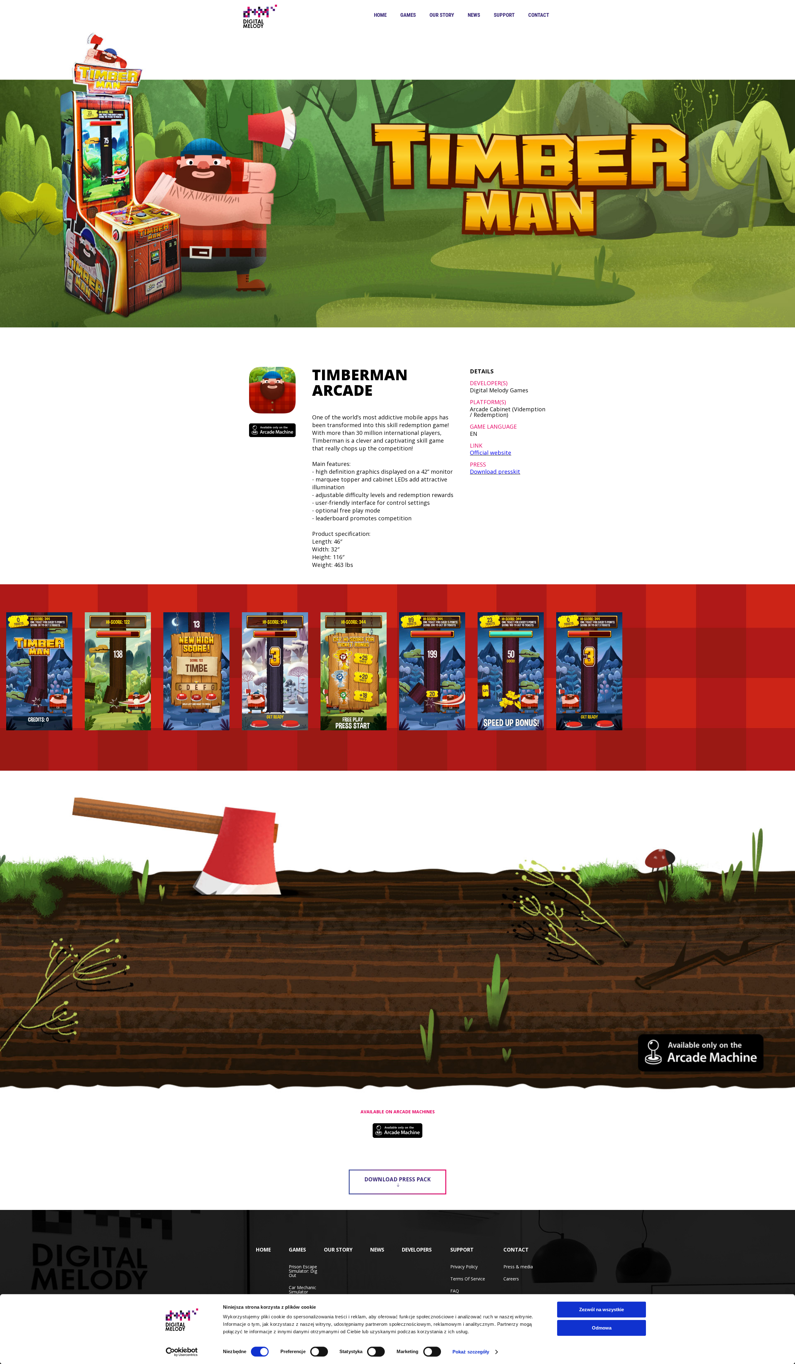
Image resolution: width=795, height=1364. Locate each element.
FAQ (454, 1291)
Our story (441, 15)
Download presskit (495, 471)
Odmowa (601, 1327)
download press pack (397, 1179)
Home (380, 15)
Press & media (518, 1267)
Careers (511, 1279)
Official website (490, 452)
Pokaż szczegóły (470, 1351)
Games (408, 15)
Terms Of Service (467, 1279)
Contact (538, 15)
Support (504, 15)
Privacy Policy (464, 1267)
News (474, 15)
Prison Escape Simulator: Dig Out (303, 1271)
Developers (417, 1249)
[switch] (319, 1352)
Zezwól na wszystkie (601, 1309)
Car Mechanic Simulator (302, 1289)
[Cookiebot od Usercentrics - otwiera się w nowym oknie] (182, 1352)
